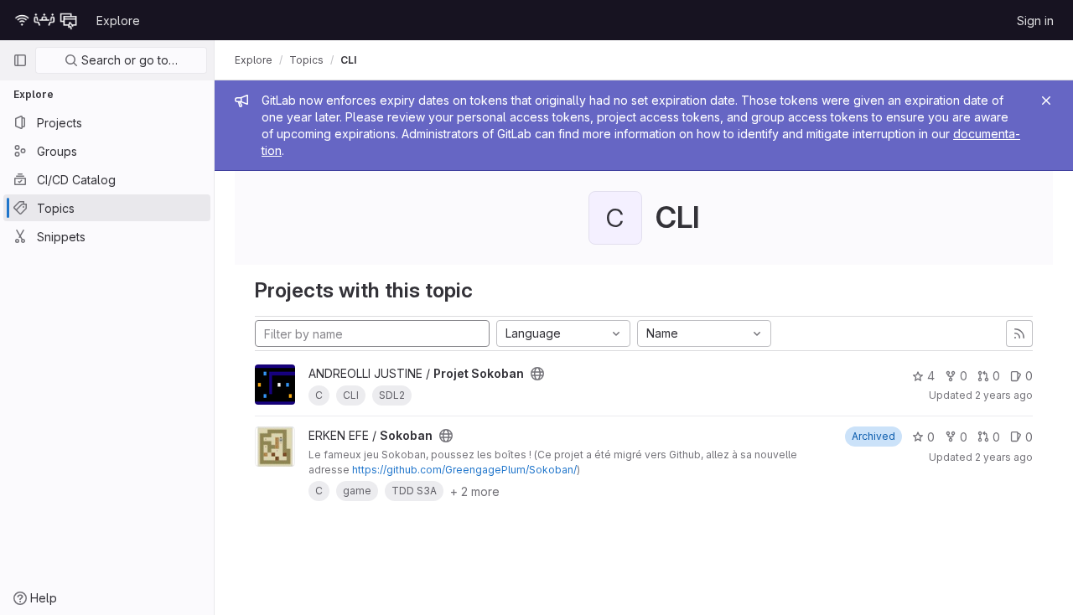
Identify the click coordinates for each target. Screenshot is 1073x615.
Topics (306, 60)
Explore (118, 20)
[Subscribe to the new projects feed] (1019, 333)
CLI (348, 60)
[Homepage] (46, 20)
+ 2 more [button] (475, 491)
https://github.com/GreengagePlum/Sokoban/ (464, 469)
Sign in (1035, 20)
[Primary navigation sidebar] (20, 60)
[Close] (1046, 100)
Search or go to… (128, 60)
